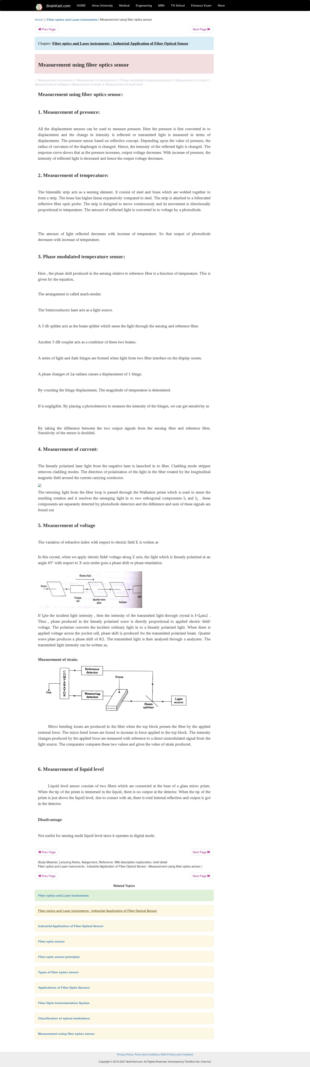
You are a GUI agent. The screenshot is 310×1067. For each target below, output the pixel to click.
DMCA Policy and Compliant (177, 1054)
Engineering (144, 5)
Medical (124, 5)
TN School (178, 5)
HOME (81, 5)
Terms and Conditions (146, 1054)
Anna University (102, 5)
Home (39, 19)
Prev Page (48, 29)
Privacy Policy (125, 1054)
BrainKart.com (58, 6)
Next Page (200, 29)
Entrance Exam (201, 5)
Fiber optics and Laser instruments (72, 19)
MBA (161, 5)
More (221, 5)
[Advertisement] (247, 80)
